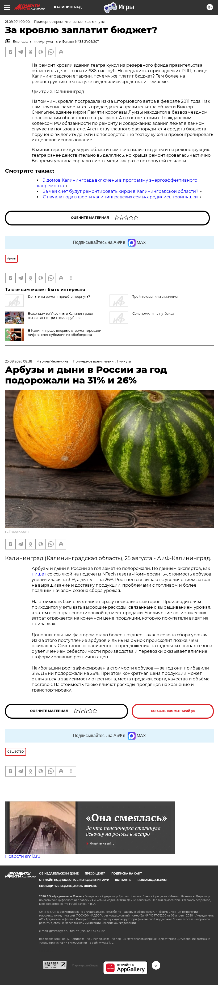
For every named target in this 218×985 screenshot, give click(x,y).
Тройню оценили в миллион (155, 297)
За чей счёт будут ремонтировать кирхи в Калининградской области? (120, 191)
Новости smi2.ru (22, 856)
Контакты (123, 880)
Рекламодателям (152, 880)
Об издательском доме (59, 873)
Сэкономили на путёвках (153, 313)
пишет (39, 574)
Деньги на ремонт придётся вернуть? (59, 297)
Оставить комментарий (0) (173, 711)
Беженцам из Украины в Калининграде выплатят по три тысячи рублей (60, 316)
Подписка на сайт (126, 873)
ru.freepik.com (17, 532)
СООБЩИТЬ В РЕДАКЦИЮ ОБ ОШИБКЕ (68, 886)
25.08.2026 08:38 (18, 361)
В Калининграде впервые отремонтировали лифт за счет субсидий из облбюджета (64, 333)
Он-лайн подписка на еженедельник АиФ (74, 880)
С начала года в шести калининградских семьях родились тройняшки (120, 196)
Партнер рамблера (85, 965)
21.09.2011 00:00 (17, 22)
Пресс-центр (95, 873)
